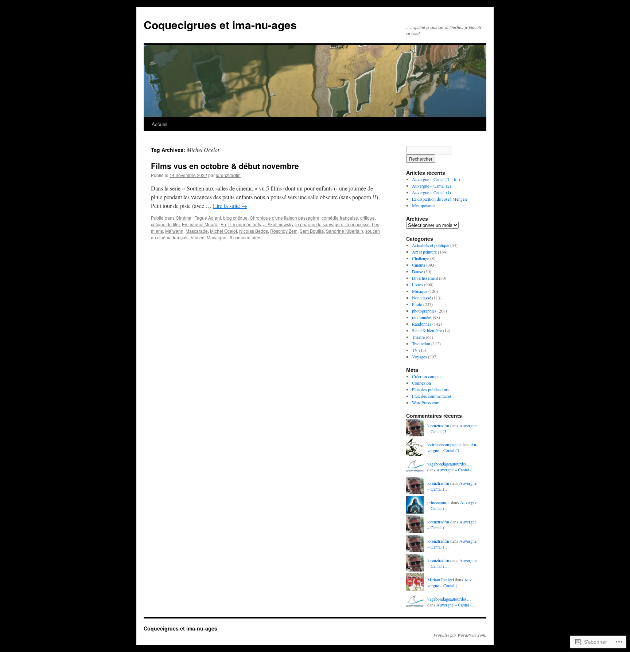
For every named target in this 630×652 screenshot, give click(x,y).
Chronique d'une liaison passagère (284, 218)
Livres (417, 284)
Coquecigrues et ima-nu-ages (220, 24)
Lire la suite (230, 205)
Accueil (159, 124)
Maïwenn (174, 231)
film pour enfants (244, 224)
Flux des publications (430, 389)
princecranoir (438, 502)
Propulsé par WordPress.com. (459, 635)
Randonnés (421, 324)
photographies (424, 311)
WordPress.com (425, 402)
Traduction (421, 343)
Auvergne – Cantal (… (456, 469)
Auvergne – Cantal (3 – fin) (436, 179)
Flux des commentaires (432, 396)
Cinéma (183, 218)
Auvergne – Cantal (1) (431, 192)
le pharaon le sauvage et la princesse (332, 224)
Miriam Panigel (440, 579)
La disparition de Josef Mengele (439, 199)
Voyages (419, 357)
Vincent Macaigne (208, 237)
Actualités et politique (430, 245)
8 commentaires (245, 237)
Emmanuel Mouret (200, 224)
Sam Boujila (312, 231)
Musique (419, 291)
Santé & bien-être (427, 330)
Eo (223, 224)
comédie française (340, 218)
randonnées (422, 317)
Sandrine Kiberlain (344, 231)
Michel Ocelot (223, 231)
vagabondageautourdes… (449, 464)
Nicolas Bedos (253, 231)
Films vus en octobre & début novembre (225, 165)
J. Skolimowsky (278, 224)
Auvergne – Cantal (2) (431, 186)
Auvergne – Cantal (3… (452, 447)
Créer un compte (426, 376)
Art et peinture (424, 252)
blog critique (235, 218)
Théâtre (418, 337)
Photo (417, 304)
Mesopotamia (423, 205)
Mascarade (197, 231)
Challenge (420, 258)
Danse (417, 271)
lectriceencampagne (443, 444)
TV (415, 350)
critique (367, 218)
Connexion (421, 383)
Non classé (421, 298)
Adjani (214, 218)
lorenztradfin (228, 175)
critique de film (165, 224)
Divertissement (425, 278)
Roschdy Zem (284, 231)
